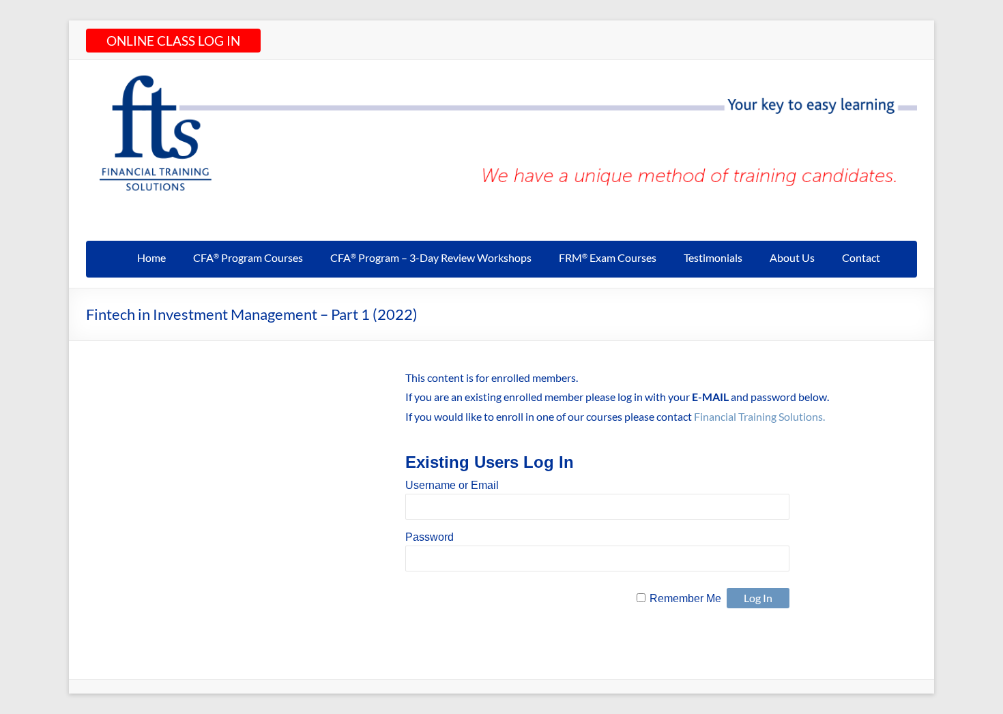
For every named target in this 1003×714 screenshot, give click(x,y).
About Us (792, 257)
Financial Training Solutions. (759, 416)
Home (151, 257)
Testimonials (713, 257)
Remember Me (685, 598)
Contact (861, 257)
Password (429, 537)
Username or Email (452, 485)
